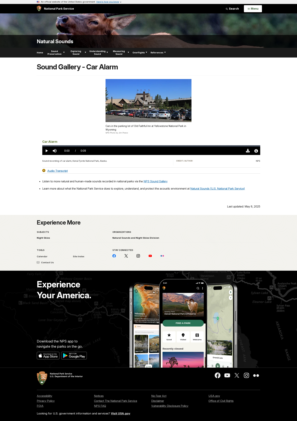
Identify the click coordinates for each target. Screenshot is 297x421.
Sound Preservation (54, 52)
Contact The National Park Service (115, 401)
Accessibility (44, 396)
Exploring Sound (76, 52)
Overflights (139, 52)
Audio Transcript (57, 170)
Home (40, 52)
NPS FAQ (100, 406)
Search (233, 8)
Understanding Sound (97, 52)
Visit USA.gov (120, 413)
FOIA (40, 406)
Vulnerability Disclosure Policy (169, 406)
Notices (99, 396)
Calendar (42, 256)
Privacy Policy (46, 401)
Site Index (78, 256)
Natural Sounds (55, 41)
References (157, 52)
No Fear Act (158, 396)
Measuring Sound (119, 52)
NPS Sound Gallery (156, 181)
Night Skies (43, 237)
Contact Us (47, 262)
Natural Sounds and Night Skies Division (135, 237)
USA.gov (214, 396)
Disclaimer (157, 401)
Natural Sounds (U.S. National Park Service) (217, 188)
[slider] (151, 146)
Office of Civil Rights (221, 401)
